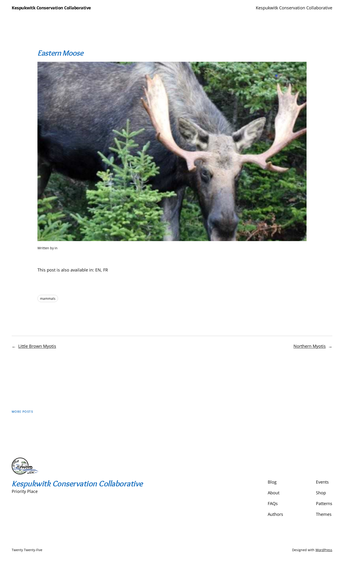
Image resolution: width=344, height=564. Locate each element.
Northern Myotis (309, 346)
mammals (47, 298)
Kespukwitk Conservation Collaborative (51, 8)
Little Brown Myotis (37, 346)
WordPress (323, 550)
